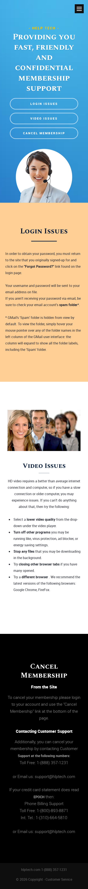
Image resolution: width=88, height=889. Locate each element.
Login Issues (44, 104)
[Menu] (79, 8)
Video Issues (44, 118)
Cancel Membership (44, 133)
